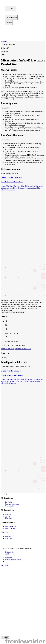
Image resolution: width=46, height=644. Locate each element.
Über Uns (9, 30)
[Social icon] (3, 545)
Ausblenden (5, 108)
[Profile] (2, 37)
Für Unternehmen (11, 28)
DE (3, 637)
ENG (6, 637)
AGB (7, 554)
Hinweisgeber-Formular (13, 559)
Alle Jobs (4, 41)
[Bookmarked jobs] (2, 35)
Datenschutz (9, 552)
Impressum (9, 558)
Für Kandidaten (10, 26)
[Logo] (9, 4)
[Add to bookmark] (3, 54)
